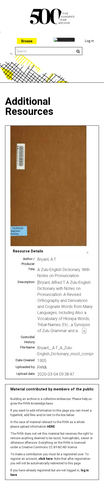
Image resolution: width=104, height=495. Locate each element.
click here (45, 459)
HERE (51, 426)
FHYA (42, 367)
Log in (89, 40)
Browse (26, 41)
